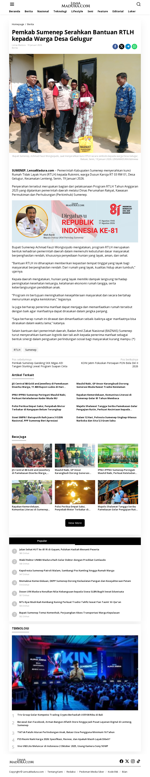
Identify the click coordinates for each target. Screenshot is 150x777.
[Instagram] (132, 761)
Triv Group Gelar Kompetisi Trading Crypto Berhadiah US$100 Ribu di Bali (60, 714)
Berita (15, 47)
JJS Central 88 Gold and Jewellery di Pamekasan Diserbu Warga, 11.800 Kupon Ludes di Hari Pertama (40, 385)
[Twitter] (127, 761)
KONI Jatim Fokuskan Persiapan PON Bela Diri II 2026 (109, 363)
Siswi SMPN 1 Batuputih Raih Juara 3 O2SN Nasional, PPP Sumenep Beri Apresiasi (37, 419)
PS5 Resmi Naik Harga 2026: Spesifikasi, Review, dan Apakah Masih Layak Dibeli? (63, 739)
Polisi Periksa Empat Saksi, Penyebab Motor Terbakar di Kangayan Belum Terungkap (38, 407)
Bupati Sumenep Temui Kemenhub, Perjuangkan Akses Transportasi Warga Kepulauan (69, 612)
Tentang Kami (55, 771)
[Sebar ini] (115, 46)
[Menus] (12, 4)
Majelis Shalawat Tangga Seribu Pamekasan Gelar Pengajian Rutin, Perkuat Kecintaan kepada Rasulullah (106, 407)
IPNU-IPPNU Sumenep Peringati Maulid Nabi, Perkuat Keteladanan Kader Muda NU (39, 396)
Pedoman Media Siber (91, 771)
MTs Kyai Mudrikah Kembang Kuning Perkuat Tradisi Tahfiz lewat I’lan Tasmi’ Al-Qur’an (70, 602)
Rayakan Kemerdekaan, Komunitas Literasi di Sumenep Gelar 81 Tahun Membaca (104, 396)
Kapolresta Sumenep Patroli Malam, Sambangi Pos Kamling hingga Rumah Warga (66, 570)
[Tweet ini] (121, 46)
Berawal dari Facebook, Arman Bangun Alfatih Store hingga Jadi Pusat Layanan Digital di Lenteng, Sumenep (74, 723)
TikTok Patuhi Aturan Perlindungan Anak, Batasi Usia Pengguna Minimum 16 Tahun (66, 732)
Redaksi (71, 771)
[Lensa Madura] (75, 4)
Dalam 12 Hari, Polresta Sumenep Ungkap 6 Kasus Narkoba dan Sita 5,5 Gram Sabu (106, 419)
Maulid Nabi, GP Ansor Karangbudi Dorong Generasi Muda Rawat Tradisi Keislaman (102, 385)
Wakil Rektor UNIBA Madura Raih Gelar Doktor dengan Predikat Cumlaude (62, 559)
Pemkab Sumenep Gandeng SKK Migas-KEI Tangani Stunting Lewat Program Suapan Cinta (39, 363)
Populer (42, 540)
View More (75, 523)
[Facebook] (121, 761)
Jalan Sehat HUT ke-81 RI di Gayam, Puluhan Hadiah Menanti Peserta (59, 549)
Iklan (124, 771)
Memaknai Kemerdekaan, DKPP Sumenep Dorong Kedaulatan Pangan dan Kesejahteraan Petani (75, 581)
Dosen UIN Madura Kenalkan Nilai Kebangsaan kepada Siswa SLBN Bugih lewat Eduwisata (71, 591)
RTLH (17, 349)
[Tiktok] (138, 761)
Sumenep (30, 349)
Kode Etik (113, 771)
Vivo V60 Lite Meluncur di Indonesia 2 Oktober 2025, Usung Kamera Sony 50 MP (62, 746)
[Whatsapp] (134, 46)
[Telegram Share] (128, 46)
